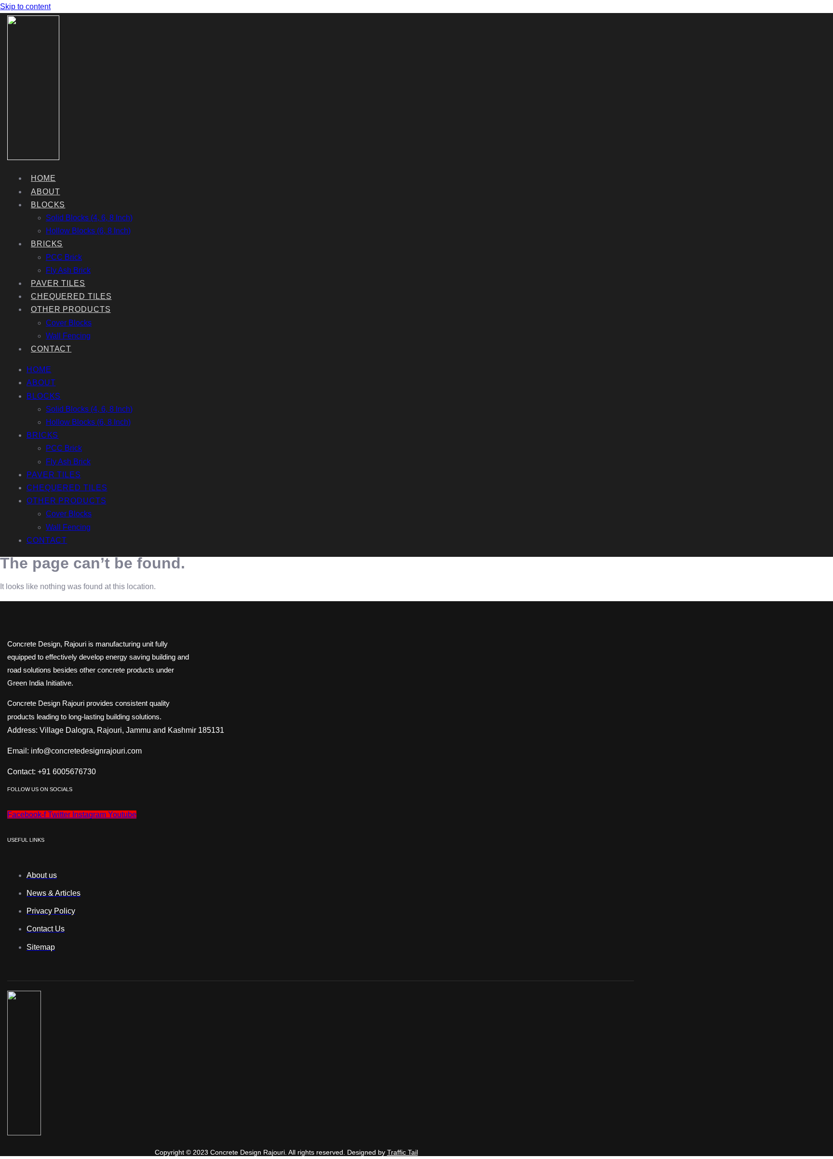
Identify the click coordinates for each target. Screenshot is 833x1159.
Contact (51, 349)
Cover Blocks (69, 323)
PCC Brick (64, 257)
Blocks (48, 205)
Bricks (47, 244)
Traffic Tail (402, 1152)
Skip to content (25, 6)
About (45, 192)
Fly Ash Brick (68, 270)
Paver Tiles (58, 283)
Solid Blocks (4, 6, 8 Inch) (89, 218)
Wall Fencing (68, 336)
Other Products (71, 309)
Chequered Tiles (71, 296)
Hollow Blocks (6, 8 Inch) (88, 231)
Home (43, 178)
